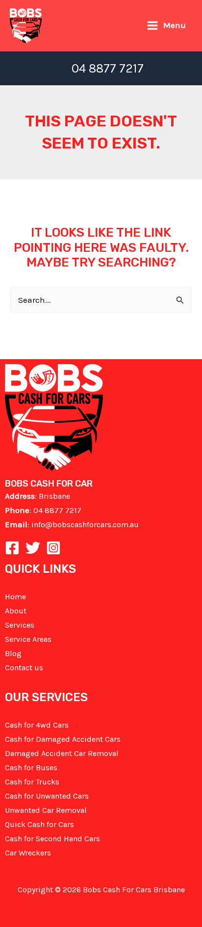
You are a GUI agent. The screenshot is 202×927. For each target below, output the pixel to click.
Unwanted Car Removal (46, 810)
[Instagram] (53, 547)
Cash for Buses (31, 767)
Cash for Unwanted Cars (47, 796)
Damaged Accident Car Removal (62, 753)
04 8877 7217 (57, 510)
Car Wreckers (28, 852)
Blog (13, 653)
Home (15, 596)
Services (19, 625)
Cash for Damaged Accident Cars (63, 739)
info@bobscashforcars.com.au (85, 524)
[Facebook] (12, 547)
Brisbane (54, 496)
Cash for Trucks (32, 781)
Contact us (24, 667)
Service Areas (28, 639)
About (15, 610)
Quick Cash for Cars (39, 824)
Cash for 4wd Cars (37, 725)
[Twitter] (32, 547)
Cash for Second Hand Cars (52, 838)
